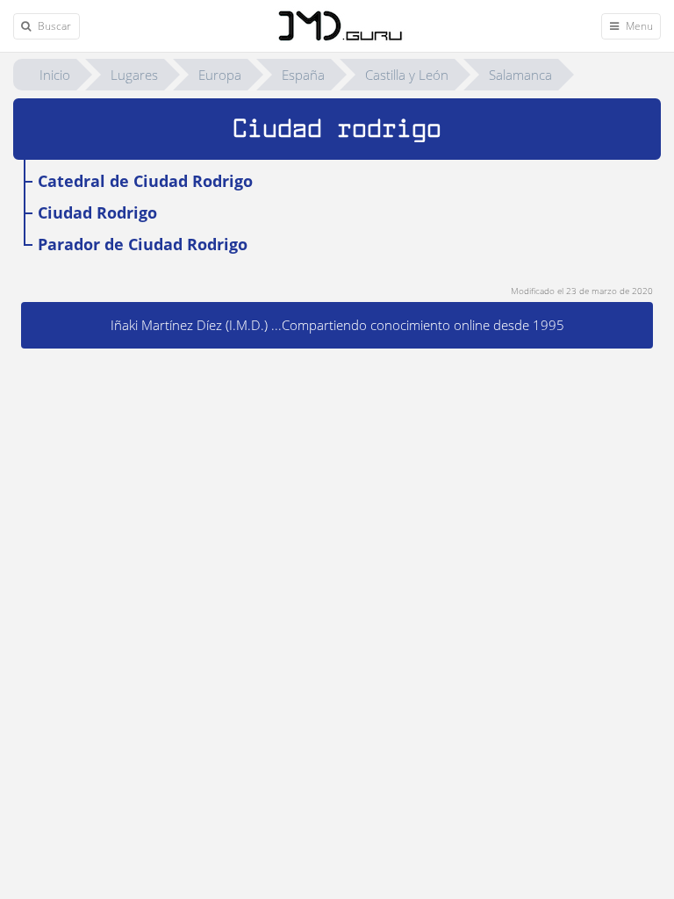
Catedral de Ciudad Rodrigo (145, 180)
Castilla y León (406, 74)
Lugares (134, 74)
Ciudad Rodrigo (97, 212)
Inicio (54, 74)
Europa (219, 74)
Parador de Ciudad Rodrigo (142, 244)
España (303, 74)
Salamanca (520, 74)
